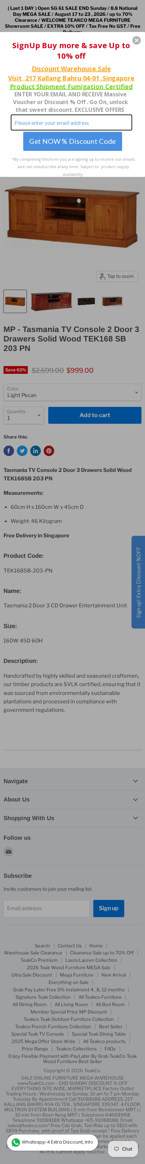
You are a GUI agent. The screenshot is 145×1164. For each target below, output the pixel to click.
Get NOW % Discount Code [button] (72, 141)
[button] (136, 40)
